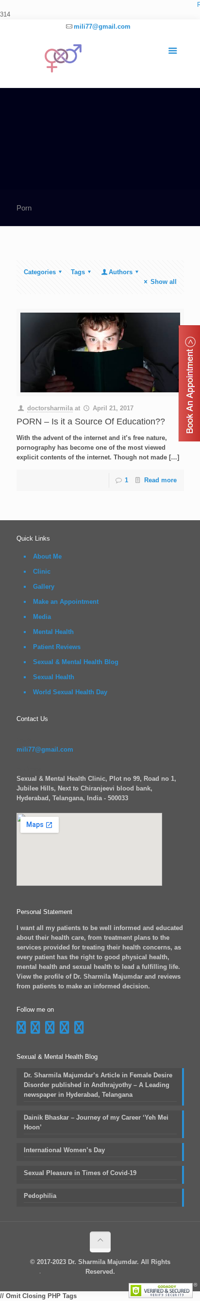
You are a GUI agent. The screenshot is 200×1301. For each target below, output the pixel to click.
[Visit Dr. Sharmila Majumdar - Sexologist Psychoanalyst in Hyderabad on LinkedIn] (64, 1030)
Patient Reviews (57, 646)
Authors (121, 272)
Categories (40, 272)
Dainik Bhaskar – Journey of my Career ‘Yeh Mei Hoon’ (96, 1122)
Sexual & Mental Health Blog (75, 662)
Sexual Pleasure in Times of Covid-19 (80, 1173)
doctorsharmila (50, 408)
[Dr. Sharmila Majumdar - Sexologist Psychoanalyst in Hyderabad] (100, 60)
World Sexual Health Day (70, 692)
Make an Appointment (66, 601)
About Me (47, 556)
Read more (160, 480)
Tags (78, 272)
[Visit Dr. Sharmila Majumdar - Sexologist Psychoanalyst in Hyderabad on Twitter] (79, 1030)
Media (42, 616)
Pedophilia (40, 1195)
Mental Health (53, 631)
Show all (163, 281)
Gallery (43, 586)
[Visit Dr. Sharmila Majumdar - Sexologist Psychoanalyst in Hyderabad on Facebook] (21, 1030)
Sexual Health (53, 677)
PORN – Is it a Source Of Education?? (91, 421)
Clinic (41, 571)
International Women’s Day (64, 1150)
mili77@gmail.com (102, 26)
